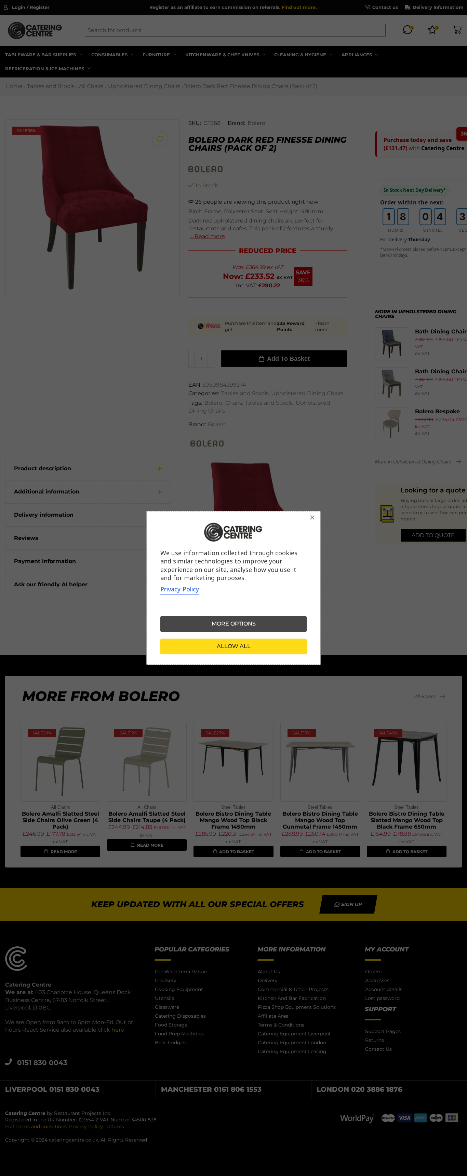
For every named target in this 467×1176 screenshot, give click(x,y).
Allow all (234, 646)
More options (234, 624)
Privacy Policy (179, 589)
